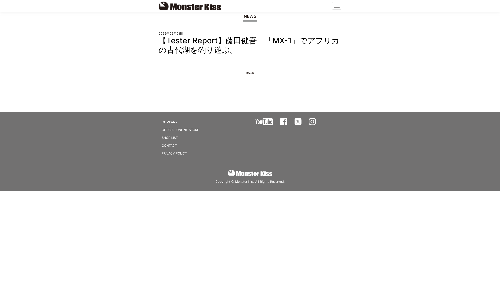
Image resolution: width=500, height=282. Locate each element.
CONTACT (169, 145)
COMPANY (170, 122)
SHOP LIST (170, 138)
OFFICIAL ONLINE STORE (180, 130)
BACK (250, 73)
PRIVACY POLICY (174, 153)
